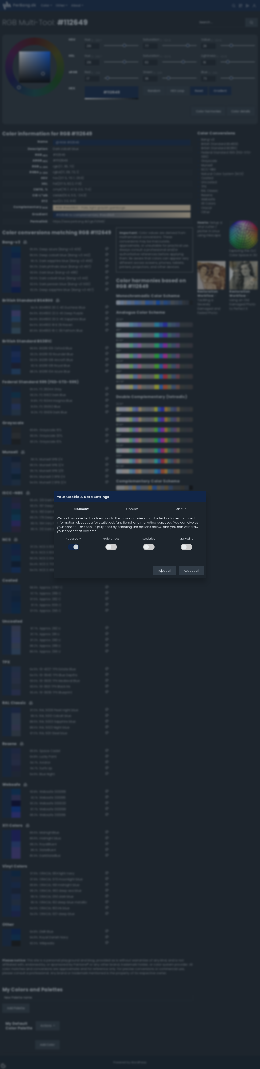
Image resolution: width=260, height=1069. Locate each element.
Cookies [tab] (132, 509)
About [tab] (181, 509)
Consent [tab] (81, 509)
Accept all (191, 570)
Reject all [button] (164, 570)
